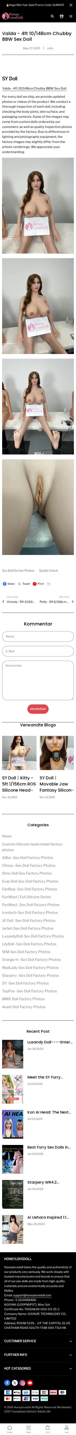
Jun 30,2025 (35, 1048)
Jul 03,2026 (34, 1083)
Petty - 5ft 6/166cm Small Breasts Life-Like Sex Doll (54, 602)
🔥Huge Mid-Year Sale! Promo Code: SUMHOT (35, 5)
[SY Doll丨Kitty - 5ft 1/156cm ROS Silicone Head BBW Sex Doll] (19, 753)
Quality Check (48, 570)
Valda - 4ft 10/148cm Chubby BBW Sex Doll (34, 88)
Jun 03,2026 (35, 1189)
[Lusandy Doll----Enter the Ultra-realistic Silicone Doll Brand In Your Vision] (12, 1054)
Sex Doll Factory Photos (18, 570)
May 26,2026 (36, 1224)
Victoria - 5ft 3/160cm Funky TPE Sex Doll (21, 602)
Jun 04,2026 (35, 1154)
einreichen (38, 709)
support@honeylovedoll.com (32, 1295)
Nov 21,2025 (9, 797)
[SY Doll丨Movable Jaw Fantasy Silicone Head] (57, 753)
